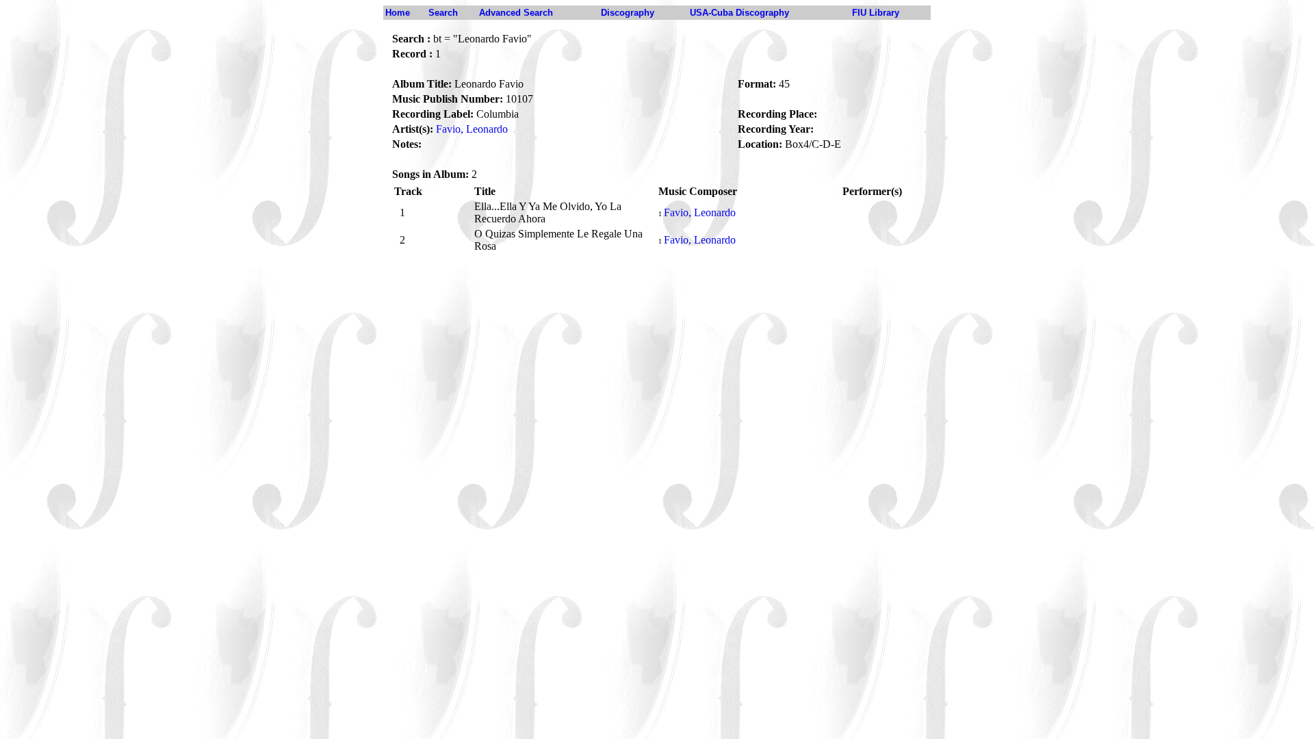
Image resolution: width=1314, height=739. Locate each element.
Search (443, 13)
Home (397, 13)
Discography (627, 13)
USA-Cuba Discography (739, 13)
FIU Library (875, 13)
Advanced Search (516, 13)
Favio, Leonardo (472, 129)
